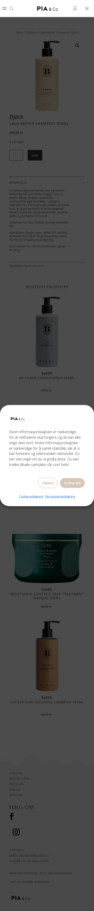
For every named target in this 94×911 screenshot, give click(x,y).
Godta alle (72, 483)
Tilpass (48, 483)
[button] (4, 8)
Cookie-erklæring (31, 496)
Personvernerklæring (60, 496)
